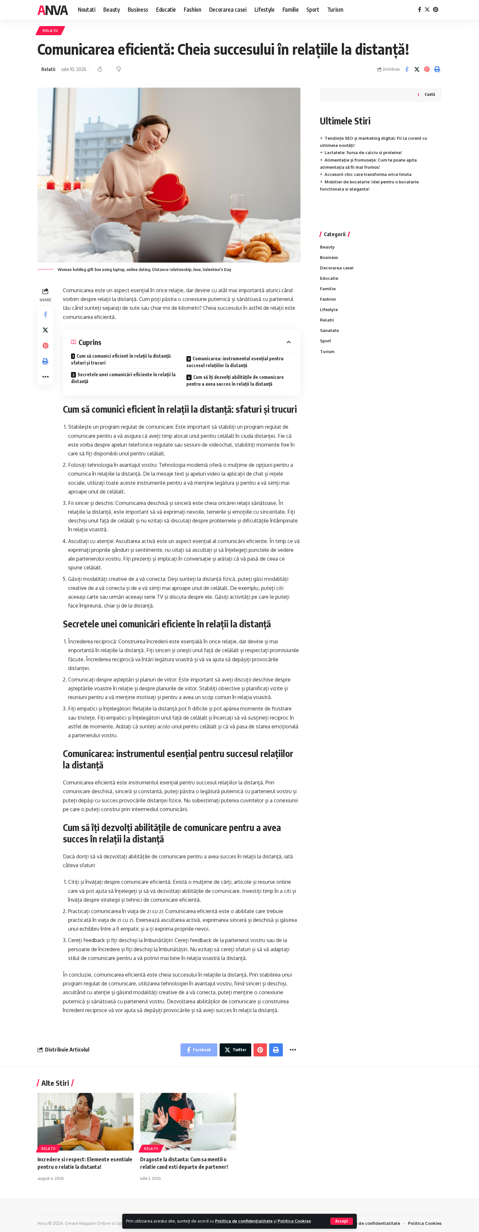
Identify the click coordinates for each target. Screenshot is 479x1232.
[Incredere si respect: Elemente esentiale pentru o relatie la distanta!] (85, 1122)
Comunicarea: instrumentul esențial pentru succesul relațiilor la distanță (234, 362)
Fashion (328, 299)
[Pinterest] (435, 9)
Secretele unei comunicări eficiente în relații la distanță (123, 378)
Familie (328, 288)
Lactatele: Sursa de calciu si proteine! (363, 152)
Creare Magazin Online (87, 1223)
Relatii (50, 30)
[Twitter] (427, 9)
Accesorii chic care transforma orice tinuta (368, 174)
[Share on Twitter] (416, 69)
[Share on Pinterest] (426, 69)
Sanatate (329, 330)
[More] (45, 377)
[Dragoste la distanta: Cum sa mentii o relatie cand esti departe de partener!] (188, 1122)
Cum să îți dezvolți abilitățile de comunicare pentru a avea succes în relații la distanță (235, 380)
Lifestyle (329, 309)
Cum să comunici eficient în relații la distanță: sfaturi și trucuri (121, 359)
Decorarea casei (337, 267)
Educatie (329, 278)
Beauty (327, 247)
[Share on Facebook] (406, 69)
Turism (327, 351)
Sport (325, 340)
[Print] (437, 69)
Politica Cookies (294, 1221)
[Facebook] (419, 9)
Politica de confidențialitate (244, 1221)
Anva (52, 10)
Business (329, 257)
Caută (430, 94)
